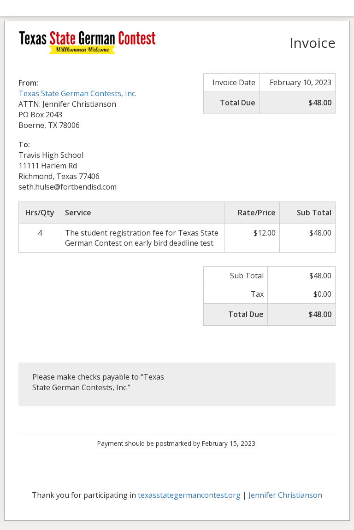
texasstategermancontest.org (189, 495)
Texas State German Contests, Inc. (77, 93)
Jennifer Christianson (285, 495)
